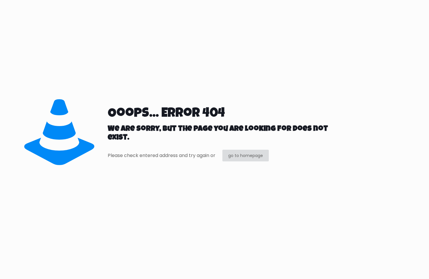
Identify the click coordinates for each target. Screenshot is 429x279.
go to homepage (245, 155)
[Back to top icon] (401, 267)
